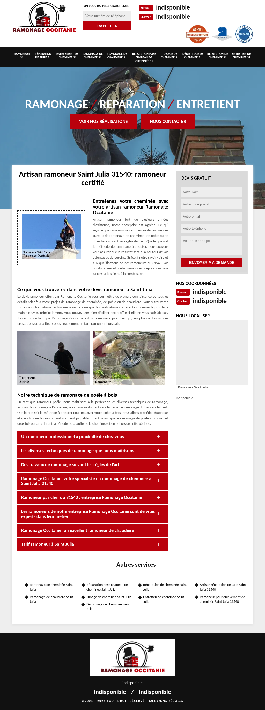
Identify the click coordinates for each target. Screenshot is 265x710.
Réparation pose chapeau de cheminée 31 (144, 57)
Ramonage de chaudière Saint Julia (51, 599)
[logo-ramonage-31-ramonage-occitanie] (44, 17)
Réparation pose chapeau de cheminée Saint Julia (107, 587)
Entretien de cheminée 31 (241, 55)
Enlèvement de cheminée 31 (67, 55)
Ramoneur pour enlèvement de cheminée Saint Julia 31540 (222, 599)
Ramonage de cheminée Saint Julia (51, 587)
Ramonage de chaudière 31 (117, 55)
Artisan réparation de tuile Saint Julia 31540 (223, 587)
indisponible (173, 7)
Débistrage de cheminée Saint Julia (108, 607)
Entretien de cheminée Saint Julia (163, 599)
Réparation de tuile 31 (43, 55)
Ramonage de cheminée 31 (93, 55)
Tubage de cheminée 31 (170, 55)
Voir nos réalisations (103, 121)
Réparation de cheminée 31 (217, 55)
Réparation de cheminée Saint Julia (165, 587)
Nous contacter (168, 121)
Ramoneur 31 (22, 55)
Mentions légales (166, 701)
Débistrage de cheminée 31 (192, 55)
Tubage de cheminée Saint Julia (108, 597)
